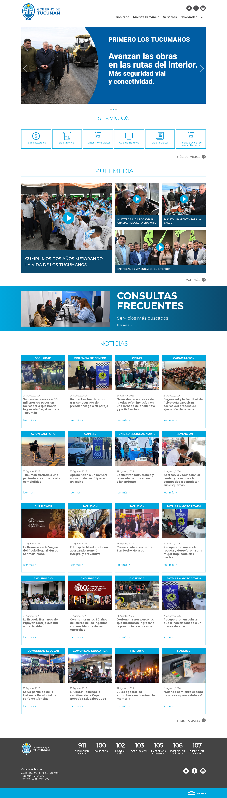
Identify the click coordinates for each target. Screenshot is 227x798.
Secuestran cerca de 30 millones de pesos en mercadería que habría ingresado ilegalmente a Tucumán (41, 406)
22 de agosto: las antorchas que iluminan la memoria (136, 695)
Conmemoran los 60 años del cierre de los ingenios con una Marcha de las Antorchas (88, 624)
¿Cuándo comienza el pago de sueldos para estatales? (183, 693)
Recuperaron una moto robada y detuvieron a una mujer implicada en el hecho (183, 552)
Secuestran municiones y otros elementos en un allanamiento (135, 478)
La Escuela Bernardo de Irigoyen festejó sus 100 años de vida (40, 623)
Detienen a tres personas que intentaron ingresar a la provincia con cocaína (135, 623)
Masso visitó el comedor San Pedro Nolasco (135, 548)
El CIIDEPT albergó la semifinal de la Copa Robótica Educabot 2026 (88, 695)
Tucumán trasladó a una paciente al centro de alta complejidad (42, 478)
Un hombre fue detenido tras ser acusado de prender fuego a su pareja (89, 403)
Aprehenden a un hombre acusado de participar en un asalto (89, 478)
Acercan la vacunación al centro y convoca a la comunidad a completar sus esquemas (182, 480)
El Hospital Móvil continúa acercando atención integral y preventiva (89, 550)
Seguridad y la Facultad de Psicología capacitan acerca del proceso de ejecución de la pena (183, 404)
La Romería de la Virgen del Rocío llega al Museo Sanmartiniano (40, 550)
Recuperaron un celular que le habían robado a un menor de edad (182, 623)
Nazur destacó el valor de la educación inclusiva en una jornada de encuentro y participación (136, 404)
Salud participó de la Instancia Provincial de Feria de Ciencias (39, 695)
